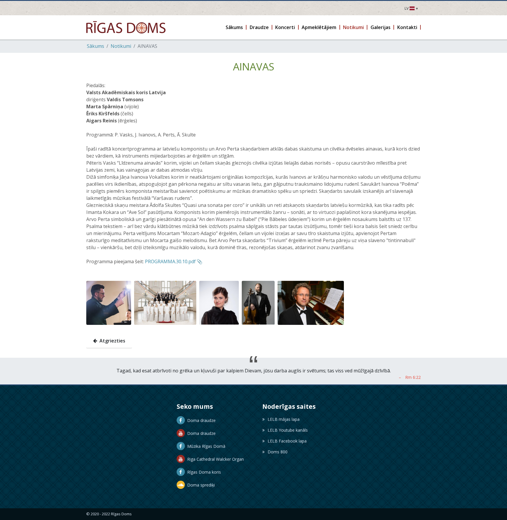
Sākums (95, 46)
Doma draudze (200, 420)
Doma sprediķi (200, 485)
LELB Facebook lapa (287, 441)
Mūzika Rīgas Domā (205, 446)
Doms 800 (278, 452)
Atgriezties (111, 340)
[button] (235, 27)
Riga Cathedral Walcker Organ (214, 459)
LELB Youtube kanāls (288, 430)
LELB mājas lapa (284, 419)
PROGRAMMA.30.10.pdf (170, 261)
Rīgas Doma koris (203, 472)
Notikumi (121, 46)
